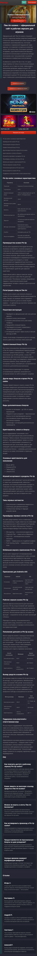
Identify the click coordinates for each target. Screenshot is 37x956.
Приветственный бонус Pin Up (11, 147)
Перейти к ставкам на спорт (18, 88)
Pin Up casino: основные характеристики (14, 138)
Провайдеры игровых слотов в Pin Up (13, 159)
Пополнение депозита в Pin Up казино (13, 167)
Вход (24, 2)
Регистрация (32, 2)
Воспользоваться (18, 21)
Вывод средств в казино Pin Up (11, 170)
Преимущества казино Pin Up (11, 141)
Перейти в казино (18, 83)
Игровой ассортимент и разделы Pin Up (14, 156)
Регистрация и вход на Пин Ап (11, 144)
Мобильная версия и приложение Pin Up (14, 162)
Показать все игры (18, 132)
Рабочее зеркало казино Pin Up (11, 165)
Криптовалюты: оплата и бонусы (12, 153)
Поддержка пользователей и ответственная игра (17, 173)
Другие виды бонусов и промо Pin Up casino (15, 150)
